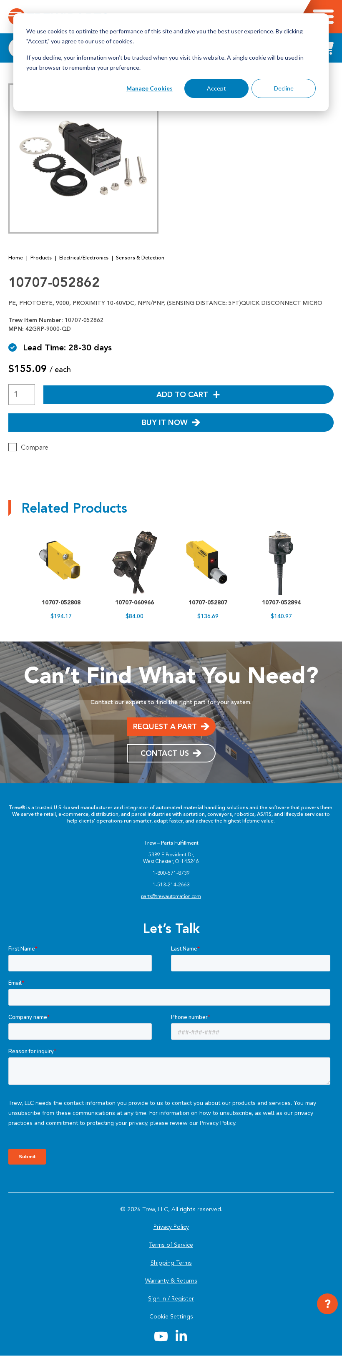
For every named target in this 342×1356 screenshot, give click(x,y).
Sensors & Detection (140, 258)
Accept (216, 88)
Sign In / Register (171, 1298)
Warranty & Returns (171, 1280)
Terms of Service (171, 1244)
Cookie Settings (171, 1316)
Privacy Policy (171, 1226)
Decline (284, 88)
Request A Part (165, 726)
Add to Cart (182, 394)
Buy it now (165, 422)
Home (15, 258)
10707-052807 (208, 602)
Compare (34, 447)
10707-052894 (281, 602)
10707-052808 (61, 602)
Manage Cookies (149, 88)
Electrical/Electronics (83, 258)
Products (41, 258)
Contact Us (165, 753)
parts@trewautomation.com (171, 896)
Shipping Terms (171, 1262)
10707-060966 (134, 602)
